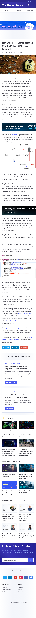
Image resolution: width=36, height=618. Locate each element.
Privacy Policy (21, 591)
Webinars (30, 10)
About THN (5, 587)
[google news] (31, 577)
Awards (20, 589)
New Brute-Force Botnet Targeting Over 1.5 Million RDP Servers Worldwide (17, 46)
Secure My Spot (10, 382)
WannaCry (9, 321)
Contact (4, 591)
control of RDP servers (25, 313)
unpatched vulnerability (12, 328)
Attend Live (9, 408)
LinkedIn (16, 340)
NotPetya (17, 321)
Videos (25, 500)
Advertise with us (6, 589)
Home (6, 10)
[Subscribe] (30, 560)
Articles (32, 500)
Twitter (8, 340)
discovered (15, 135)
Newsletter (18, 10)
